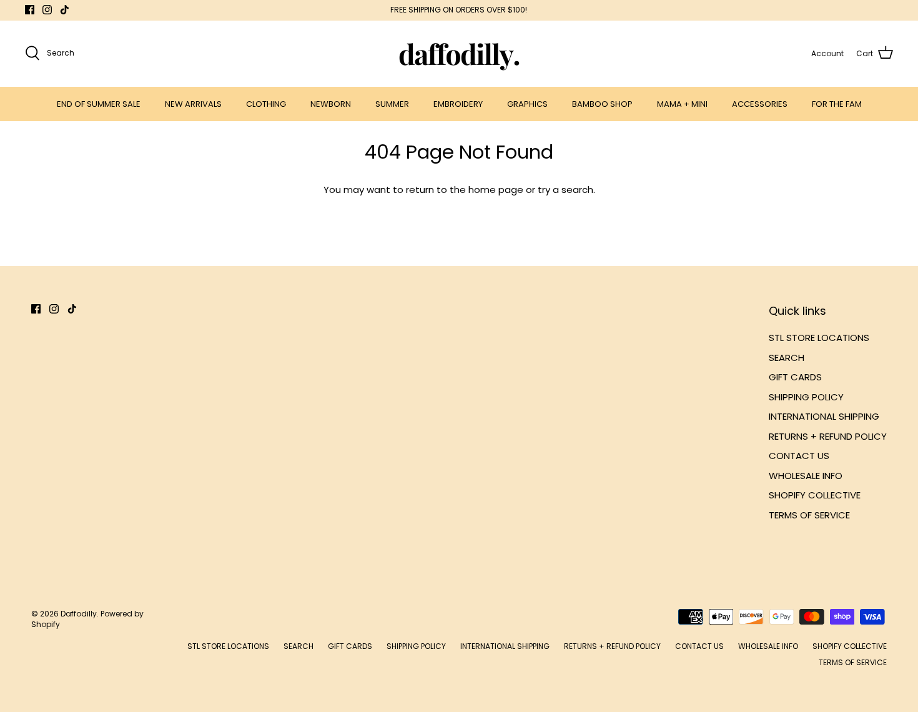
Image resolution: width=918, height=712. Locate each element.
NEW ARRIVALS (193, 104)
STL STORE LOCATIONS (819, 337)
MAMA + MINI (682, 104)
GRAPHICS (527, 104)
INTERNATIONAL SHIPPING (824, 416)
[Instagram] (47, 9)
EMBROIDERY (458, 104)
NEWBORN (330, 104)
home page (495, 189)
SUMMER (392, 104)
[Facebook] (29, 9)
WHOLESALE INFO (805, 475)
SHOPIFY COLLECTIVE (815, 495)
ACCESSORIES (759, 104)
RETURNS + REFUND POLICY (828, 436)
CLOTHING (266, 104)
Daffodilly (79, 613)
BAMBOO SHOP (602, 104)
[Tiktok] (64, 9)
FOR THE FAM (837, 104)
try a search (565, 189)
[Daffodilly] (459, 53)
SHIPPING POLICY (806, 396)
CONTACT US (799, 455)
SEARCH (786, 357)
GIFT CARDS (795, 376)
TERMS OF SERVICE (809, 515)
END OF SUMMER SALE (99, 104)
